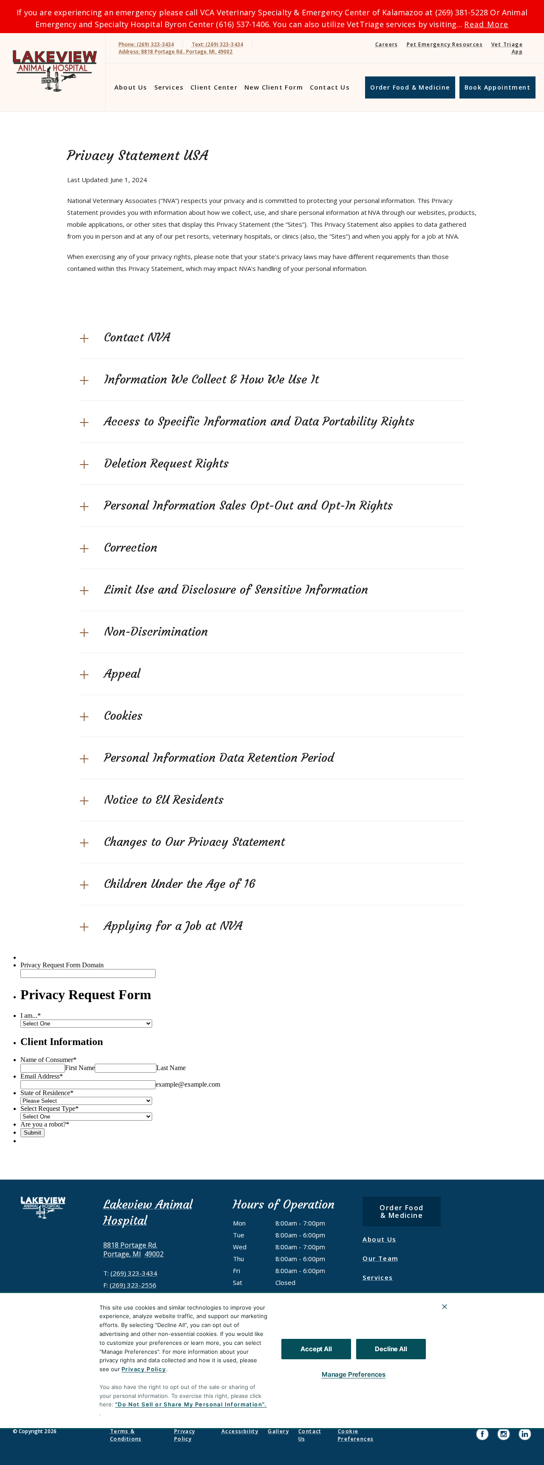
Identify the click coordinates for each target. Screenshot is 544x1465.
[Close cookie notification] (444, 1306)
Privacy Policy (144, 1369)
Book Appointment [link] (497, 87)
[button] (272, 338)
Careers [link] (386, 44)
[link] (55, 71)
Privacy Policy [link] (185, 1435)
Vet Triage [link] (507, 44)
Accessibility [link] (239, 1431)
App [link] (517, 51)
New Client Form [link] (273, 87)
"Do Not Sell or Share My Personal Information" (189, 1404)
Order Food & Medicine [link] (410, 87)
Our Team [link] (380, 1258)
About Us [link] (379, 1239)
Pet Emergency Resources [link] (445, 44)
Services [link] (169, 87)
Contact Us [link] (330, 87)
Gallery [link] (278, 1431)
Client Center (214, 87)
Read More (486, 24)
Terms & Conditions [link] (126, 1435)
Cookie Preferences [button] (356, 1435)
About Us (130, 87)
